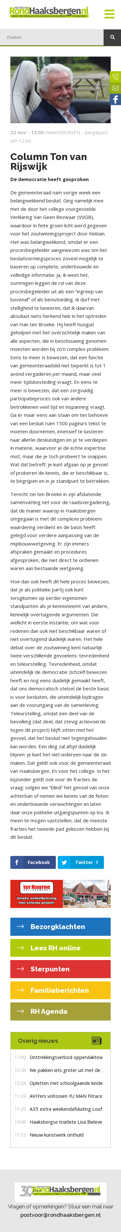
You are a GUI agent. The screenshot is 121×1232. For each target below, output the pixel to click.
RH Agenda (48, 1011)
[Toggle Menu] (109, 14)
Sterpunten (49, 969)
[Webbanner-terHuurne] (60, 894)
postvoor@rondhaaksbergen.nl (60, 1215)
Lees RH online (55, 948)
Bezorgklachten (57, 927)
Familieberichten (59, 990)
